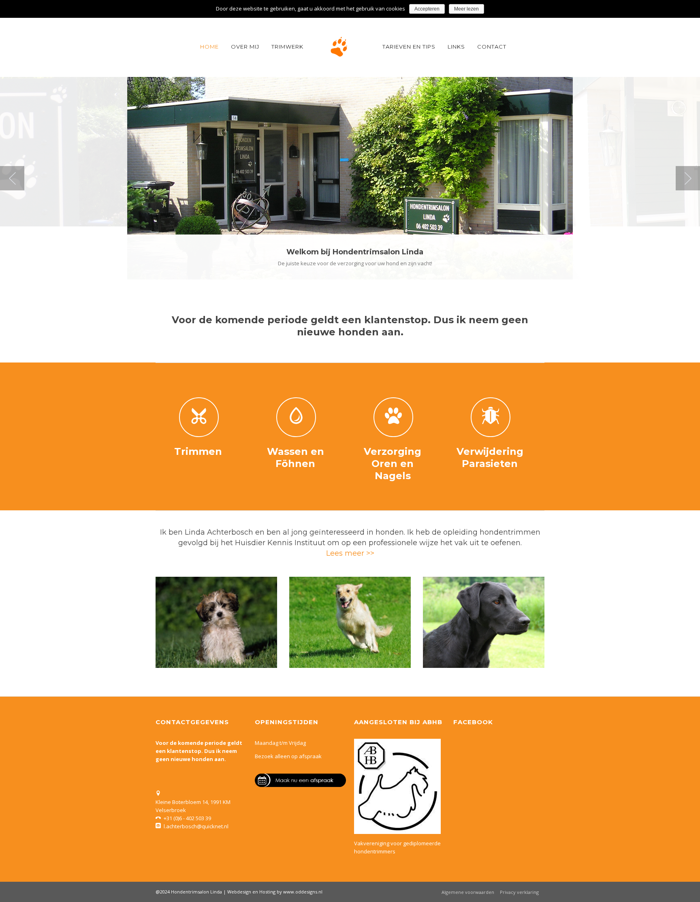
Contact (491, 46)
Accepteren (427, 9)
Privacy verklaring (519, 892)
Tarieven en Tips (408, 46)
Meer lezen (466, 9)
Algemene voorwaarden (468, 892)
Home (209, 46)
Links (456, 46)
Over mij (245, 46)
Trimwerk (287, 46)
